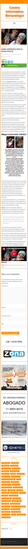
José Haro (22, 492)
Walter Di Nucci (5, 517)
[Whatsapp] (5, 62)
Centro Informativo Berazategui (14, 12)
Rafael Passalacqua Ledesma (18, 506)
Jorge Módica (5, 492)
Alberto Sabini (14, 465)
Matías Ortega (16, 498)
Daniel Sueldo (21, 473)
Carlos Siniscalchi (14, 471)
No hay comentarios (17, 54)
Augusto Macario (6, 468)
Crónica (13, 473)
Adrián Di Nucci (5, 463)
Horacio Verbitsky (18, 487)
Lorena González (13, 495)
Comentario (4, 286)
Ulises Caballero (21, 514)
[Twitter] (11, 62)
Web (2, 323)
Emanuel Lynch (5, 482)
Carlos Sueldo (5, 473)
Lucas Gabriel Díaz (7, 56)
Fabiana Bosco (15, 482)
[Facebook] (8, 62)
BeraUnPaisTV (16, 468)
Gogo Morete (16, 484)
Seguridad (4, 46)
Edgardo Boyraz (5, 476)
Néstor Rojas (5, 503)
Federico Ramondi (6, 484)
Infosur (4, 490)
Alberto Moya (5, 465)
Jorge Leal (19, 490)
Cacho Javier (5, 471)
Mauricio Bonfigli (6, 501)
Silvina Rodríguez (16, 511)
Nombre (3, 307)
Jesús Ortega (11, 490)
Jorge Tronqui (14, 492)
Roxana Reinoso (5, 511)
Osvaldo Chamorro (15, 503)
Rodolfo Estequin (15, 509)
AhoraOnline (15, 463)
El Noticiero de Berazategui (8, 479)
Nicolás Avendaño (16, 501)
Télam (13, 514)
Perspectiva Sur (5, 506)
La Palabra (4, 495)
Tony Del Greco (5, 514)
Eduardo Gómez (15, 476)
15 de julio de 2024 (6, 54)
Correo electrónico (6, 315)
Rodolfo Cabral (5, 509)
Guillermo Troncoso (6, 487)
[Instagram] (2, 62)
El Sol (18, 479)
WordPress (7, 543)
